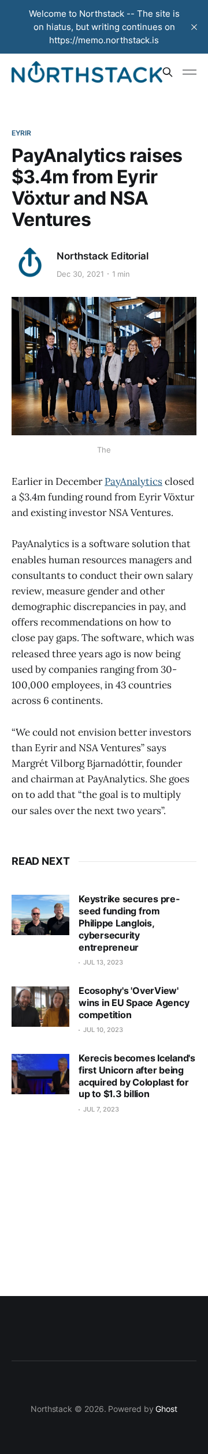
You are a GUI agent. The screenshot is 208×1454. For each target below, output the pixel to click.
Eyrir (22, 133)
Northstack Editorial (102, 256)
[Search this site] (167, 72)
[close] (194, 27)
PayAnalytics (133, 481)
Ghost (166, 1409)
